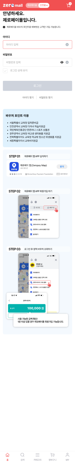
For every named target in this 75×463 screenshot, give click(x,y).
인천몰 (43, 5)
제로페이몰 (32, 5)
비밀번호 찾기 (45, 97)
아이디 (6, 36)
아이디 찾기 (28, 97)
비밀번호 (7, 54)
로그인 (37, 86)
